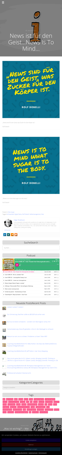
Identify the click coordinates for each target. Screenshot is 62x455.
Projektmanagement (40, 407)
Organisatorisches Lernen (23, 407)
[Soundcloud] (12, 234)
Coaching (5, 402)
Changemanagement (39, 399)
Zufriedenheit (35, 412)
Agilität (15, 399)
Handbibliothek (49, 402)
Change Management (50, 399)
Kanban (5, 404)
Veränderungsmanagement (21, 412)
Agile (4, 399)
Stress (24, 409)
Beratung (21, 399)
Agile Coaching (9, 399)
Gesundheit (41, 402)
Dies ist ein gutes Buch (13, 402)
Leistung (50, 404)
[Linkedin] (4, 234)
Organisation (13, 407)
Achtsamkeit (10, 214)
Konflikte (18, 404)
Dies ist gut (11, 212)
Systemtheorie (40, 409)
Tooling (4, 412)
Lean (46, 404)
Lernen (55, 404)
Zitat (42, 214)
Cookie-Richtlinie (21, 453)
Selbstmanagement (35, 214)
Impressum (42, 453)
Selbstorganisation (17, 409)
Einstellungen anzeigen (31, 449)
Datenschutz (33, 453)
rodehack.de (7, 230)
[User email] (15, 234)
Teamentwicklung (49, 409)
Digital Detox (18, 214)
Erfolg (27, 402)
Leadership (41, 404)
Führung (35, 402)
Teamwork (56, 409)
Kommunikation (11, 404)
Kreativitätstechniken (32, 404)
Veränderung (11, 412)
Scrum (47, 407)
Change (31, 399)
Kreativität (24, 404)
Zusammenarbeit (44, 412)
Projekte (33, 407)
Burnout (26, 399)
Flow (31, 402)
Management (6, 407)
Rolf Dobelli (25, 214)
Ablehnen (31, 444)
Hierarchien (56, 402)
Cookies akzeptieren (31, 440)
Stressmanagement (31, 409)
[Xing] (8, 234)
